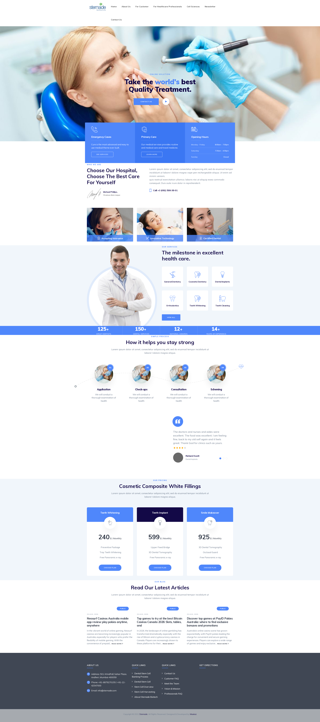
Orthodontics (172, 305)
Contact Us (116, 20)
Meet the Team (171, 683)
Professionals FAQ (173, 693)
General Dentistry (172, 281)
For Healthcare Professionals (168, 6)
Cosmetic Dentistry (197, 281)
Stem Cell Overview (144, 686)
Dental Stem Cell (142, 681)
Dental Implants (222, 281)
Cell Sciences (193, 6)
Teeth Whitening (198, 305)
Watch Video (177, 102)
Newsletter (210, 6)
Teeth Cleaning (222, 305)
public (123, 608)
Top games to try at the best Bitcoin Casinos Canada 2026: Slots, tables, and (159, 622)
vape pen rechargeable (199, 172)
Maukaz (193, 714)
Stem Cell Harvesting (144, 691)
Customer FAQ (171, 678)
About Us (126, 6)
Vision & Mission (172, 688)
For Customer (142, 6)
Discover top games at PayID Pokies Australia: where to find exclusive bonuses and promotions (210, 622)
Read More (117, 644)
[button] (220, 458)
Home (114, 6)
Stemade (143, 714)
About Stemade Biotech (146, 697)
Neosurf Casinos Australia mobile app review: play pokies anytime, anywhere (107, 622)
